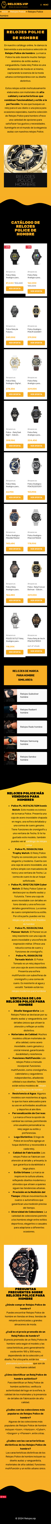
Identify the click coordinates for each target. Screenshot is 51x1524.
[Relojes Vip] (15, 5)
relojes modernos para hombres (29, 991)
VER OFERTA (15, 289)
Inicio (5, 11)
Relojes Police (17, 11)
